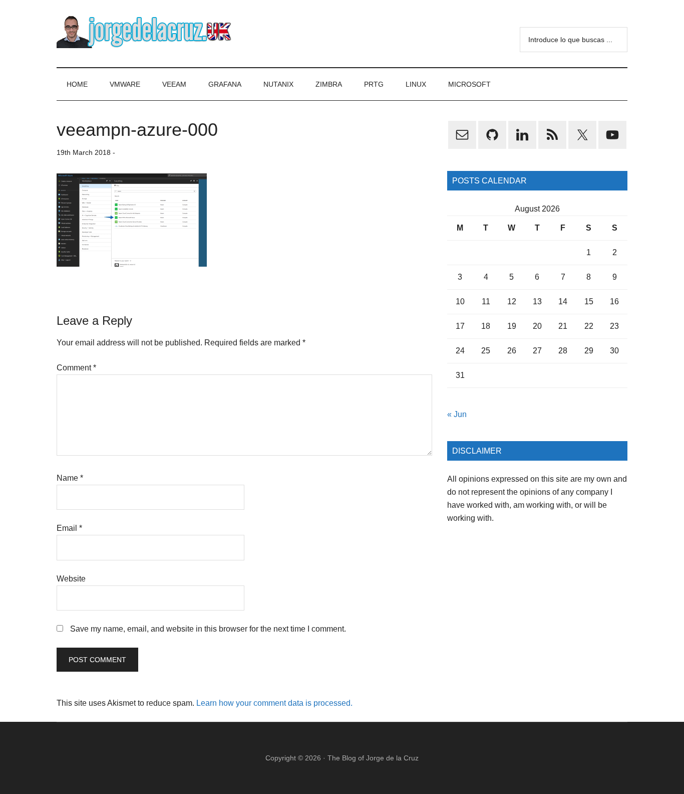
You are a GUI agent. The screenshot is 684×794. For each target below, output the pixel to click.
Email (69, 528)
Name (70, 478)
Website (71, 578)
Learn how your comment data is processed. (274, 703)
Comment (76, 367)
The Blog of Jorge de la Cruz (373, 758)
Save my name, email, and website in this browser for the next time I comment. (208, 629)
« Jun (457, 414)
